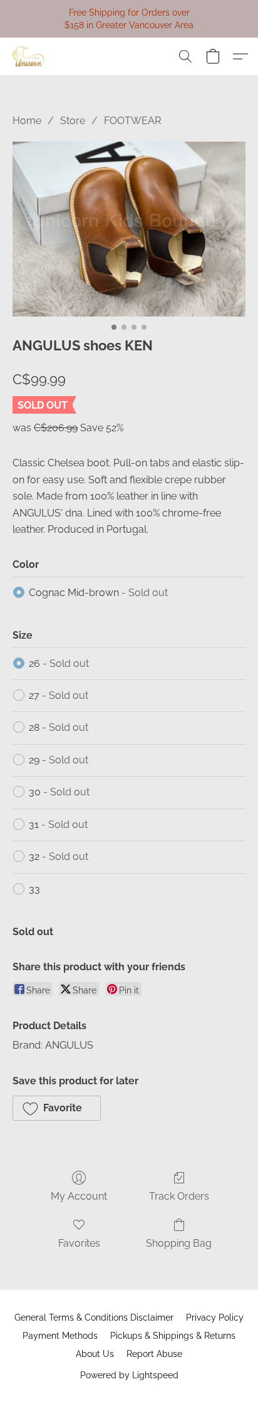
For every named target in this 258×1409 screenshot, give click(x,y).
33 (34, 889)
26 (59, 663)
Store (72, 121)
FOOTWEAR (132, 121)
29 (58, 760)
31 (58, 824)
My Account (79, 1196)
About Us (95, 1354)
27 (58, 695)
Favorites (79, 1243)
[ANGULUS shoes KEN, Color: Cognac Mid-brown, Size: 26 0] (129, 229)
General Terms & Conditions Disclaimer (93, 1317)
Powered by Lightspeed (129, 1375)
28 (58, 727)
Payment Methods (60, 1336)
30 (59, 792)
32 (58, 856)
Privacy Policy (215, 1317)
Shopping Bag (179, 1243)
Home (27, 121)
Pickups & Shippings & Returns (172, 1336)
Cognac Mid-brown (98, 593)
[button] (29, 56)
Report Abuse (154, 1354)
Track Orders (179, 1196)
